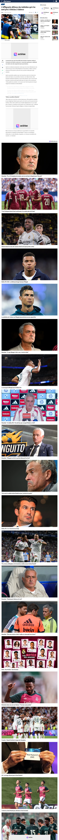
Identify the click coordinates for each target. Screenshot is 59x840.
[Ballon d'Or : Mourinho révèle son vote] (55, 38)
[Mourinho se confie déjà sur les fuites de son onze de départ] (55, 21)
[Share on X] (35, 12)
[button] (2, 1)
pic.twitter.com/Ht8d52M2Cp (18, 93)
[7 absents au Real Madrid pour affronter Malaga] (55, 33)
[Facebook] (45, 9)
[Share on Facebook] (34, 12)
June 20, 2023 (24, 95)
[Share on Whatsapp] (2, 70)
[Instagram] (45, 13)
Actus (3, 4)
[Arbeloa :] (55, 27)
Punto (2, 12)
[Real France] (7, 1)
